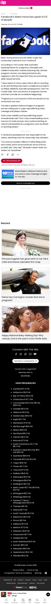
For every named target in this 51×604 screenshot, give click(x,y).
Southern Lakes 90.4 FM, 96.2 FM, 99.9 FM (26, 451)
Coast (34, 580)
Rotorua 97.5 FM (20, 440)
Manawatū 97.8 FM (21, 423)
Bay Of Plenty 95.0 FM (23, 396)
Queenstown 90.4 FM (22, 552)
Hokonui (32, 583)
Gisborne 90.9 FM (21, 412)
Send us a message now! (25, 176)
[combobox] (18, 154)
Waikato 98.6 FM (20, 473)
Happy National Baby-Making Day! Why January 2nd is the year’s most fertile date (25, 323)
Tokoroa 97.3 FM (20, 470)
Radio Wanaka (23, 583)
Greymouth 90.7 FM (22, 534)
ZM (15, 580)
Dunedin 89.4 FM (20, 408)
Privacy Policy (18, 570)
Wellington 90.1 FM (21, 484)
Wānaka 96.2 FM (20, 555)
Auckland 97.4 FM (21, 388)
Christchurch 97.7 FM (23, 399)
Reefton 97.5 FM (20, 527)
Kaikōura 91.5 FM (20, 524)
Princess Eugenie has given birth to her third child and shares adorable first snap (25, 246)
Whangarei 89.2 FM (22, 493)
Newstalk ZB (8, 580)
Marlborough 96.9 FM (22, 426)
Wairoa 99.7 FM (20, 509)
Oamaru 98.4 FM (20, 437)
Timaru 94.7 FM (20, 466)
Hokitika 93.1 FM (20, 538)
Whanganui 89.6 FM (22, 480)
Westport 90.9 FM (21, 531)
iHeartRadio (25, 376)
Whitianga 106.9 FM (21, 497)
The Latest (13, 14)
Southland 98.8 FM (21, 455)
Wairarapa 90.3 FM (21, 477)
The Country (41, 583)
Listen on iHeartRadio (25, 594)
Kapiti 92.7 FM (19, 419)
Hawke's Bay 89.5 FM (22, 415)
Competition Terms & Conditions (18, 573)
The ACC (20, 580)
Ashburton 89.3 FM (21, 392)
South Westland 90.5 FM (24, 541)
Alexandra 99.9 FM (21, 548)
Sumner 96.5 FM (20, 545)
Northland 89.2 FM (21, 433)
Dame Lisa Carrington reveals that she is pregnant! (25, 285)
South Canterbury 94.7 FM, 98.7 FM (25, 445)
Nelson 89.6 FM (20, 430)
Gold (45, 580)
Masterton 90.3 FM (21, 517)
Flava (40, 580)
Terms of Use (32, 570)
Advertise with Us (25, 372)
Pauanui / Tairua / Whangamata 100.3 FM (23, 501)
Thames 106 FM (20, 506)
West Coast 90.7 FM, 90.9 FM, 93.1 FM (26, 488)
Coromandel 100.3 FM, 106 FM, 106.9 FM (26, 404)
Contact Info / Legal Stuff (25, 369)
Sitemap (38, 573)
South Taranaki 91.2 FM (23, 513)
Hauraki (27, 580)
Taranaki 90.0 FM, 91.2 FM (24, 459)
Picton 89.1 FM (19, 520)
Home (3, 14)
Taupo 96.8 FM (19, 462)
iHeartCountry (11, 583)
